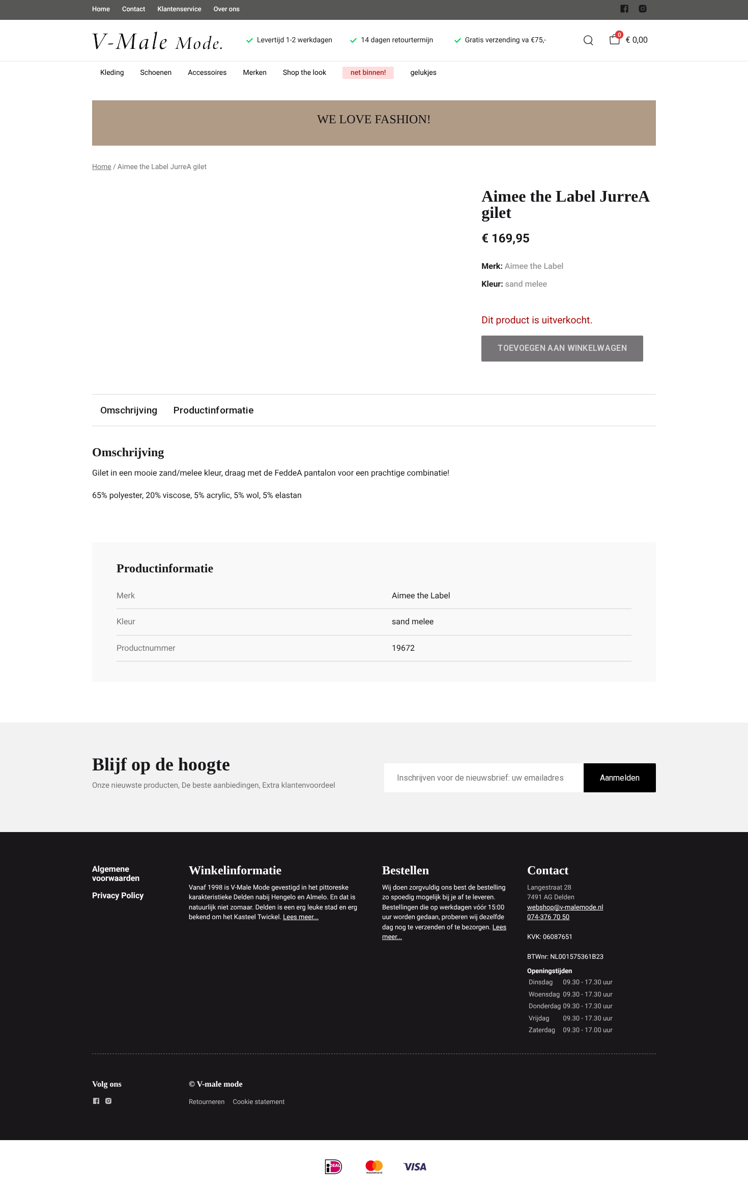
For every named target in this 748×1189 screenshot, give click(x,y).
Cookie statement (258, 1102)
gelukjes (423, 73)
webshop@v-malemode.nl (565, 907)
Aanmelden (620, 778)
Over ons (227, 9)
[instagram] (643, 11)
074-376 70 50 (548, 917)
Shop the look (304, 73)
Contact (134, 9)
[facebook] (624, 11)
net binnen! (368, 73)
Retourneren (206, 1102)
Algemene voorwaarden (115, 873)
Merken (255, 73)
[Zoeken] (588, 40)
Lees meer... (301, 917)
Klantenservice (179, 9)
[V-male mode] (157, 40)
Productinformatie (214, 410)
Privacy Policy (117, 895)
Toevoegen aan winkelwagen (562, 348)
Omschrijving (128, 410)
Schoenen (156, 73)
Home (101, 9)
